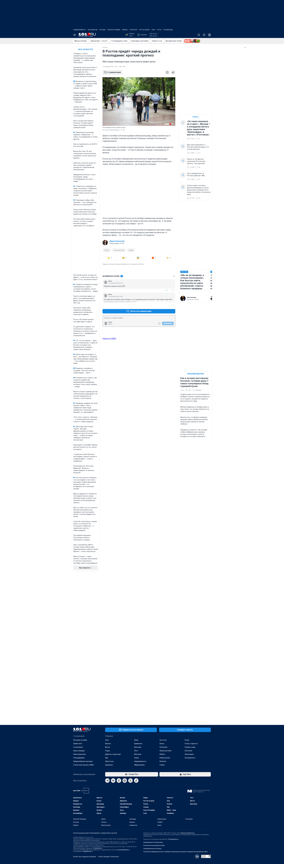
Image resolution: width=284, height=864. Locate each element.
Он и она (163, 740)
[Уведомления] (204, 35)
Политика (163, 747)
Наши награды (79, 751)
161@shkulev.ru (97, 848)
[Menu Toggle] (74, 35)
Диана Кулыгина (117, 241)
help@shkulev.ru (88, 851)
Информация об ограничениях (153, 842)
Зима (136, 740)
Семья (162, 765)
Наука (136, 758)
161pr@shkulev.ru (173, 839)
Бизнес (108, 744)
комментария (114, 72)
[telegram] (107, 780)
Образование (139, 765)
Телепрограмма (113, 30)
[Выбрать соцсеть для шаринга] (173, 72)
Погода (102, 30)
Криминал (138, 744)
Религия (163, 761)
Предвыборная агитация (83, 761)
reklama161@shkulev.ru (187, 833)
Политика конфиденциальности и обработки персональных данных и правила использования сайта (175, 851)
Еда (106, 758)
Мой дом (137, 754)
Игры (159, 30)
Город (107, 751)
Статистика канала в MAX (83, 765)
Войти (110, 324)
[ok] (119, 780)
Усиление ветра (118, 250)
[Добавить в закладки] (167, 72)
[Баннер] (192, 41)
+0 (166, 290)
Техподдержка (78, 758)
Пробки (142, 35)
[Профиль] (209, 35)
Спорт (187, 740)
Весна (107, 747)
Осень (162, 744)
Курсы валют (144, 30)
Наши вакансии (79, 754)
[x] (130, 780)
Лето (136, 751)
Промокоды (168, 30)
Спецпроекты (190, 758)
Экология (188, 751)
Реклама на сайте (80, 740)
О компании (78, 747)
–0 (173, 290)
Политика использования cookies (154, 845)
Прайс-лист (77, 744)
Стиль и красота (191, 744)
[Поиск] (198, 35)
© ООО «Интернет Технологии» (108, 856)
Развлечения (165, 758)
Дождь (131, 250)
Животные (109, 761)
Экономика (189, 754)
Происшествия (165, 751)
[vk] (113, 780)
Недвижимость (79, 30)
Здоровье (109, 765)
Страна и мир (190, 747)
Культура (137, 747)
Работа (162, 754)
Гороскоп (133, 30)
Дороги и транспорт (113, 754)
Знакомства (93, 30)
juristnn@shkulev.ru (123, 850)
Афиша (125, 30)
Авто (107, 740)
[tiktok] (136, 780)
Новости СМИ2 (109, 338)
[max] (124, 780)
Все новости (85, 49)
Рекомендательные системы (152, 848)
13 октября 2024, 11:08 (110, 66)
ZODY (153, 30)
